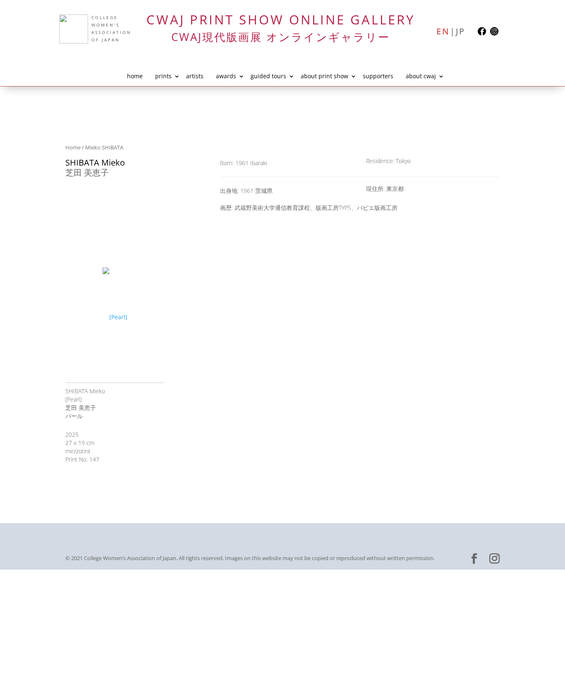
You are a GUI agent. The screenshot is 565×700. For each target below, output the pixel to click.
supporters (378, 76)
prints (163, 76)
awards (226, 76)
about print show (324, 76)
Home (73, 147)
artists (194, 76)
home (135, 76)
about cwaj (421, 76)
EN (443, 30)
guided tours (268, 76)
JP (460, 30)
